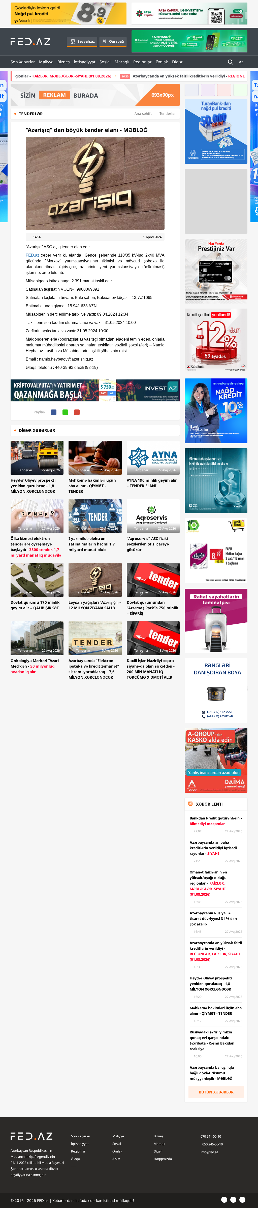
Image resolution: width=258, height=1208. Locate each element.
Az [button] (241, 62)
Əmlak (162, 62)
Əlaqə (75, 1159)
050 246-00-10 (212, 1144)
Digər (177, 62)
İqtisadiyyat (84, 62)
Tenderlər (167, 113)
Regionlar (142, 62)
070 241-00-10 (211, 1136)
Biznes (63, 62)
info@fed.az (209, 1152)
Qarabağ (116, 41)
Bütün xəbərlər (216, 1091)
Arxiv (116, 1159)
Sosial (105, 62)
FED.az (32, 255)
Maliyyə (46, 62)
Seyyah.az (86, 41)
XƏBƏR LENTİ (209, 804)
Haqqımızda (163, 1159)
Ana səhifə (143, 113)
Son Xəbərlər (23, 62)
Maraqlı (122, 62)
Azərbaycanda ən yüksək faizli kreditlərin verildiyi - (160, 75)
